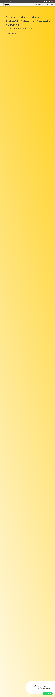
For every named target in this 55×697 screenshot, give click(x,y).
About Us (43, 4)
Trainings (47, 4)
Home (36, 4)
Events (51, 4)
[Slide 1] (26, 695)
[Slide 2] (28, 695)
